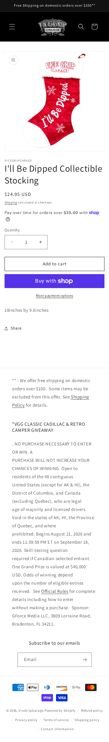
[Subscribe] (84, 660)
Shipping (11, 202)
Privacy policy (26, 720)
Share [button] (16, 328)
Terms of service (56, 720)
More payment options (54, 295)
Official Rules (54, 591)
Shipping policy (87, 720)
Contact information (57, 729)
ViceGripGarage (31, 710)
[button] (12, 26)
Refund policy (92, 710)
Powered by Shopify (60, 710)
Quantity (12, 230)
